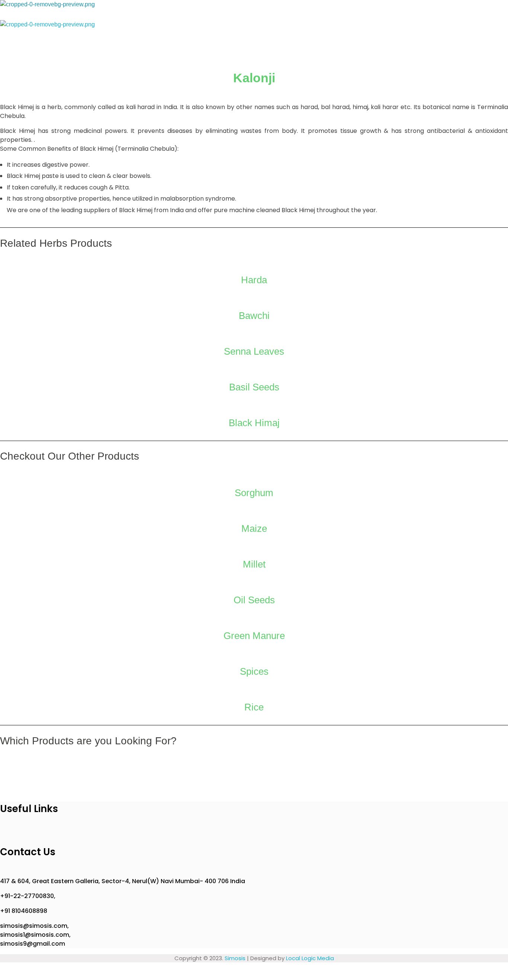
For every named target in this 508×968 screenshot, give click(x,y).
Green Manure (254, 635)
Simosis (235, 958)
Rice (254, 707)
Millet (254, 564)
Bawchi (254, 315)
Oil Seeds (254, 600)
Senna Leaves (254, 351)
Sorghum (254, 492)
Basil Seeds (254, 387)
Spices (254, 671)
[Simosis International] (82, 10)
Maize (254, 528)
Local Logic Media (310, 958)
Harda (254, 279)
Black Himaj (254, 422)
